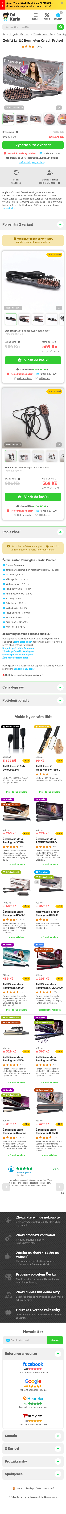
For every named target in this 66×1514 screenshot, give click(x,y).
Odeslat (55, 1340)
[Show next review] (60, 1187)
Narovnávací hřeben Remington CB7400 (47, 913)
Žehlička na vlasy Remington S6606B (14, 913)
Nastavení (48, 1488)
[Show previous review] (6, 1187)
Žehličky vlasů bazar (24, 669)
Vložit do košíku (36, 360)
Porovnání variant (45, 549)
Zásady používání (33, 1488)
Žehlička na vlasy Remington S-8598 (47, 1131)
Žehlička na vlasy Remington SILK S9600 (49, 986)
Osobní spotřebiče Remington (17, 654)
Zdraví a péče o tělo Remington (18, 651)
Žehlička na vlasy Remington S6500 (13, 1059)
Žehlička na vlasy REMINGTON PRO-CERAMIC (46, 842)
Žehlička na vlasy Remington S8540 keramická (13, 842)
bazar (26, 1497)
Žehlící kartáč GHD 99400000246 (14, 768)
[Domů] (3, 34)
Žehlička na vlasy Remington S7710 (46, 1059)
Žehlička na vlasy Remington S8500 (13, 986)
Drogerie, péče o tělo (19, 34)
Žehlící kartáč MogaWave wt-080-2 (48, 768)
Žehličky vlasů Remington (15, 657)
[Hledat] (60, 27)
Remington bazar (23, 642)
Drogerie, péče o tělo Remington (18, 648)
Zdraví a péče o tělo (43, 34)
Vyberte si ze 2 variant (33, 145)
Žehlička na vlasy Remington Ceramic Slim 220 (14, 1133)
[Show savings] (16, 132)
